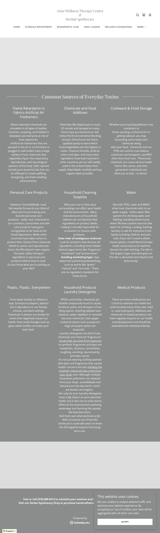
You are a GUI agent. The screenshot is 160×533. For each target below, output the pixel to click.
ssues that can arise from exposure (80, 341)
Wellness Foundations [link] (118, 26)
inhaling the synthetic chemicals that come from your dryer (80, 370)
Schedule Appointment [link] (38, 26)
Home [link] (16, 26)
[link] (80, 19)
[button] (150, 15)
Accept (125, 521)
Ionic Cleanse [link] (92, 26)
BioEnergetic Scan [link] (68, 26)
